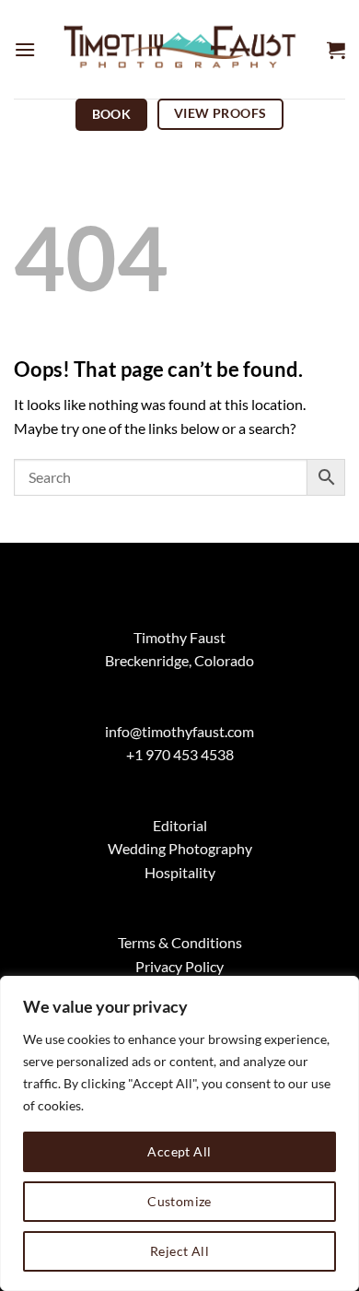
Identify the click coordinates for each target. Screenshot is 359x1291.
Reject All (179, 1251)
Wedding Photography (180, 848)
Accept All (179, 1151)
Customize (179, 1201)
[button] (25, 49)
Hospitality (180, 872)
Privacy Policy (179, 966)
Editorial (180, 825)
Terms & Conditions (180, 942)
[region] (179, 1133)
